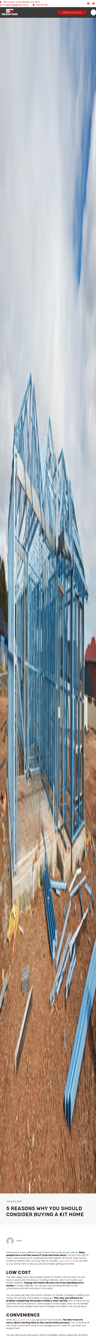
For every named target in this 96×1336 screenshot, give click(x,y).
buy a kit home (24, 1319)
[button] (93, 12)
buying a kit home (66, 1261)
